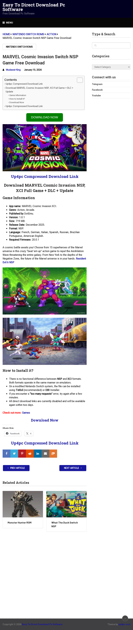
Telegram (97, 84)
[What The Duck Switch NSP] (66, 504)
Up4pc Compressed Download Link (24, 84)
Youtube (96, 95)
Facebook (97, 90)
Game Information (17, 95)
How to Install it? (17, 99)
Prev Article (17, 468)
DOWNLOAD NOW (44, 117)
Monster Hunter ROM (19, 522)
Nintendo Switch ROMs (19, 46)
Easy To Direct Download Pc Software (34, 7)
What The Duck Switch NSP (64, 524)
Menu (9, 22)
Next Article (71, 468)
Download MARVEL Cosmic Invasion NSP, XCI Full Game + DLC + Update (39, 90)
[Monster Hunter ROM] (23, 504)
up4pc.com (124, 624)
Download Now (16, 102)
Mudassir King (13, 69)
